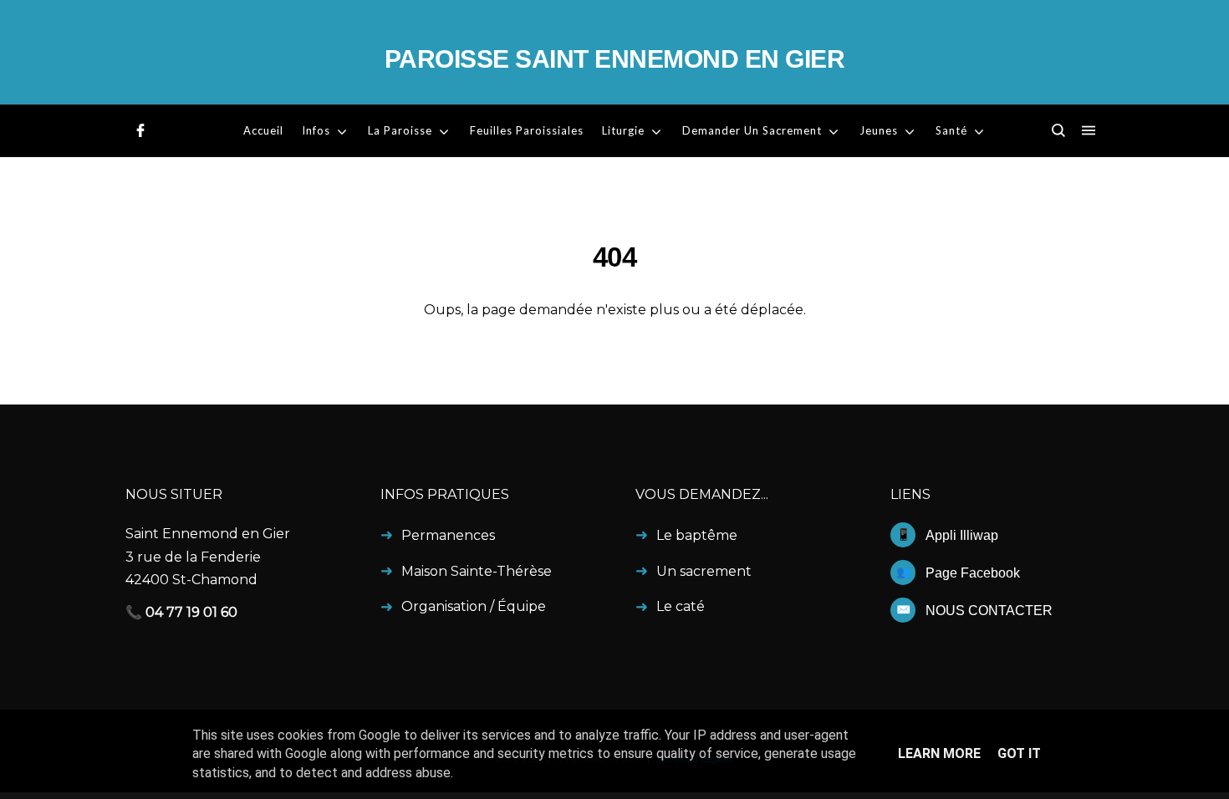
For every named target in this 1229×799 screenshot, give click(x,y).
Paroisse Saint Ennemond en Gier (615, 59)
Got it (1019, 753)
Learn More (939, 753)
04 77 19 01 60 (191, 612)
